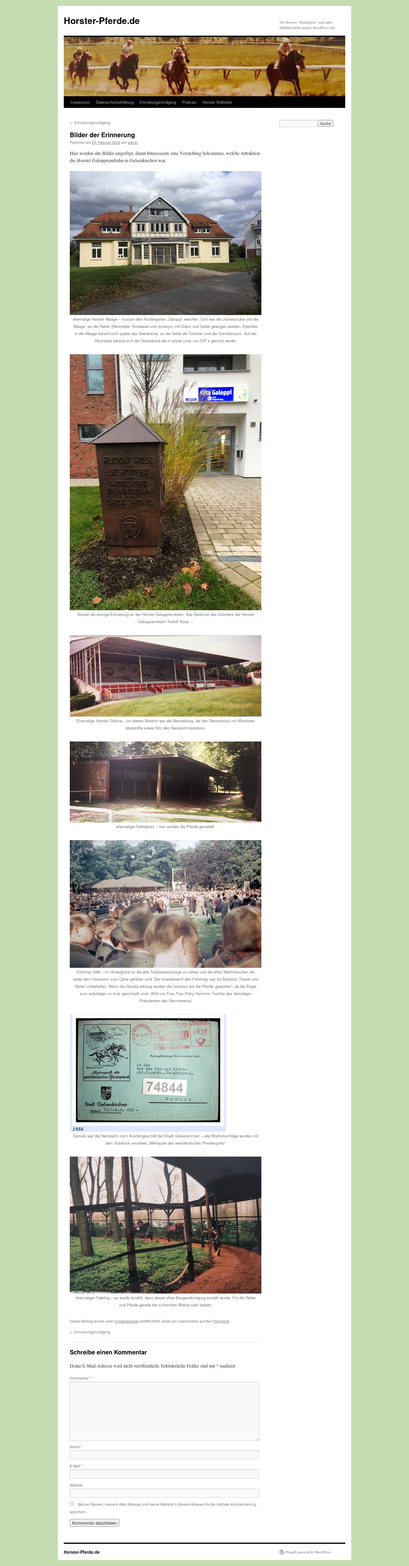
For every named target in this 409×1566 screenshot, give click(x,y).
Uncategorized (126, 1321)
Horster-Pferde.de (102, 20)
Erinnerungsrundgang (158, 102)
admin (133, 142)
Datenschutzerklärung (115, 102)
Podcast (189, 102)
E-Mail (76, 1465)
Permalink (221, 1321)
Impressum (80, 102)
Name (76, 1446)
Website (76, 1484)
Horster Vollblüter (217, 102)
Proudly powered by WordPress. (308, 1552)
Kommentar (80, 1377)
